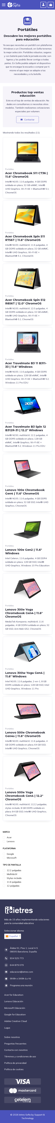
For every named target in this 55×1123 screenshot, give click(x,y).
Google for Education (15, 1014)
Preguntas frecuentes (15, 1043)
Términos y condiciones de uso (20, 1056)
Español (13, 936)
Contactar (29, 119)
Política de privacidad (15, 1063)
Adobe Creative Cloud (15, 1021)
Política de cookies (14, 1069)
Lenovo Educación (13, 1001)
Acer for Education (13, 994)
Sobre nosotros (12, 1037)
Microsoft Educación (14, 1008)
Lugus (7, 1027)
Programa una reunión (21, 985)
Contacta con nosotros (16, 1050)
